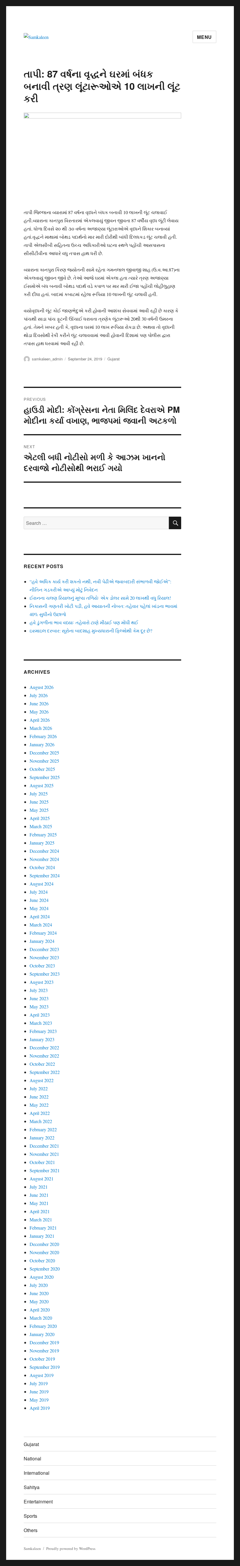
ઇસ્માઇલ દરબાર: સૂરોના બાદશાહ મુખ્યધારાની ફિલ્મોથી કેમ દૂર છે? (91, 631)
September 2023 (45, 974)
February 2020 (43, 1326)
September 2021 (45, 1170)
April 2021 (40, 1211)
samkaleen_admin (47, 359)
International (36, 1472)
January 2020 (42, 1334)
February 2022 (43, 1129)
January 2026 (42, 744)
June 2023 (39, 998)
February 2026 (43, 736)
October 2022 (42, 1064)
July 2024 (39, 892)
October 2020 (42, 1260)
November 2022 (44, 1056)
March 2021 (41, 1219)
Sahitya (32, 1487)
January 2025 (42, 843)
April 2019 (40, 1408)
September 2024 (45, 875)
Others (30, 1530)
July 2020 (39, 1285)
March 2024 (41, 925)
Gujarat (113, 359)
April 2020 (40, 1310)
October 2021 (42, 1162)
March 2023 (41, 1023)
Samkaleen (32, 1548)
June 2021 (39, 1195)
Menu (204, 37)
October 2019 (42, 1359)
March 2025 (41, 826)
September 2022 (45, 1072)
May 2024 (39, 908)
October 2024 (42, 867)
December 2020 (44, 1244)
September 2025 (45, 777)
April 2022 (40, 1113)
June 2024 (39, 900)
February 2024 (43, 933)
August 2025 (42, 785)
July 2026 (39, 695)
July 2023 (39, 990)
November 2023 (44, 957)
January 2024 (42, 941)
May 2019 (39, 1400)
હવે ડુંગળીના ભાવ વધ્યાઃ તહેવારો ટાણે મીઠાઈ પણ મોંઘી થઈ (84, 622)
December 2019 (44, 1342)
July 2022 (39, 1088)
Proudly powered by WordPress (70, 1548)
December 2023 (44, 949)
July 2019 (39, 1383)
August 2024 (42, 884)
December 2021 (44, 1146)
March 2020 (41, 1318)
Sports (30, 1515)
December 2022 (44, 1047)
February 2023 (43, 1031)
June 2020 (39, 1293)
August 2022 (42, 1080)
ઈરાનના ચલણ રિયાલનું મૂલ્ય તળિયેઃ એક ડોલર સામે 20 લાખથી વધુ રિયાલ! (100, 598)
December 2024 (44, 851)
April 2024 (40, 916)
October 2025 (42, 769)
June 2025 (39, 802)
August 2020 (42, 1277)
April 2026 (40, 720)
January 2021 (42, 1236)
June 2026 (39, 703)
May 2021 (39, 1203)
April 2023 (40, 1015)
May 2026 (39, 712)
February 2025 (43, 834)
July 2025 (39, 793)
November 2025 (44, 761)
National (32, 1458)
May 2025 (39, 810)
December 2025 (44, 753)
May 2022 (39, 1105)
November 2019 (44, 1350)
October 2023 (42, 965)
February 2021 (43, 1228)
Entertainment (38, 1501)
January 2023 (42, 1039)
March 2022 (41, 1121)
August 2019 (42, 1375)
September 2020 (45, 1269)
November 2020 (44, 1252)
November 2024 (44, 859)
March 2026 (41, 728)
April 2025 (40, 818)
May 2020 (39, 1301)
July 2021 (39, 1187)
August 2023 (42, 982)
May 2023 (39, 1006)
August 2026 (42, 687)
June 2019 (39, 1391)
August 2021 (42, 1178)
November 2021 (44, 1154)
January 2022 (42, 1137)
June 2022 (39, 1097)
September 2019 (45, 1367)
